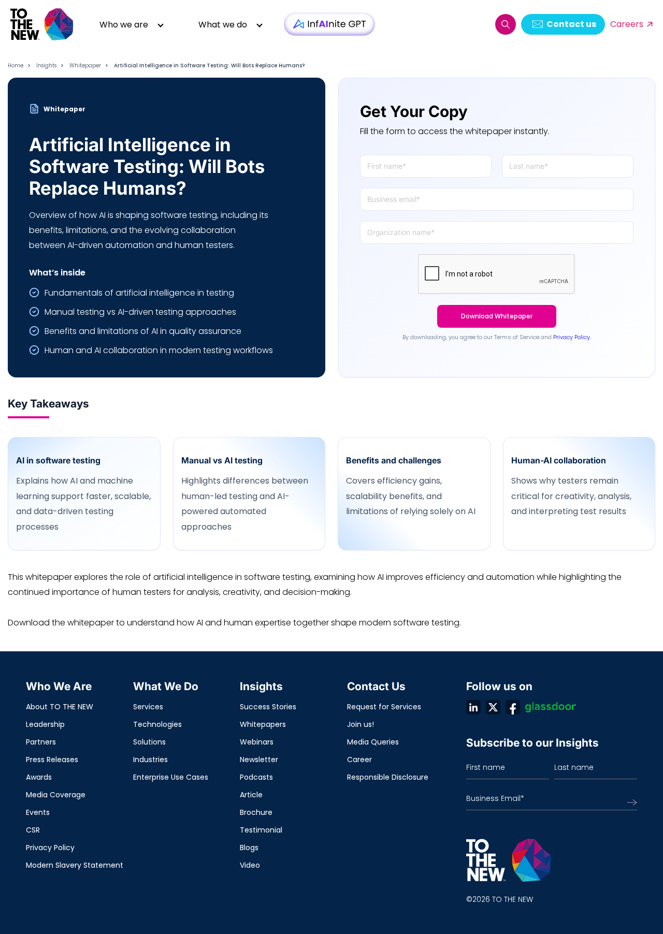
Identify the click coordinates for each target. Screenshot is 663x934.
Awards (39, 777)
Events (38, 812)
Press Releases (52, 759)
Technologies (157, 724)
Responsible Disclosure (387, 777)
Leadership (45, 724)
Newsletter (259, 759)
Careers (626, 24)
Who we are (123, 25)
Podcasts (256, 777)
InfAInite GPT (329, 24)
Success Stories (268, 707)
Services (148, 707)
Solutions (149, 742)
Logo (42, 24)
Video (250, 865)
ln (473, 707)
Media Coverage (55, 795)
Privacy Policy (50, 847)
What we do (222, 25)
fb (513, 707)
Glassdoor (550, 707)
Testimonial (261, 830)
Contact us (571, 24)
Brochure (256, 812)
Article (251, 795)
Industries (150, 759)
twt (493, 707)
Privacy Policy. (572, 337)
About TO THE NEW (59, 707)
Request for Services (384, 707)
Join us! (360, 724)
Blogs (249, 847)
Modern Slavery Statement (74, 865)
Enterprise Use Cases (170, 777)
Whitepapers (263, 724)
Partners (41, 742)
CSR (33, 830)
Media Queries (373, 742)
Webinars (256, 742)
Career (359, 759)
